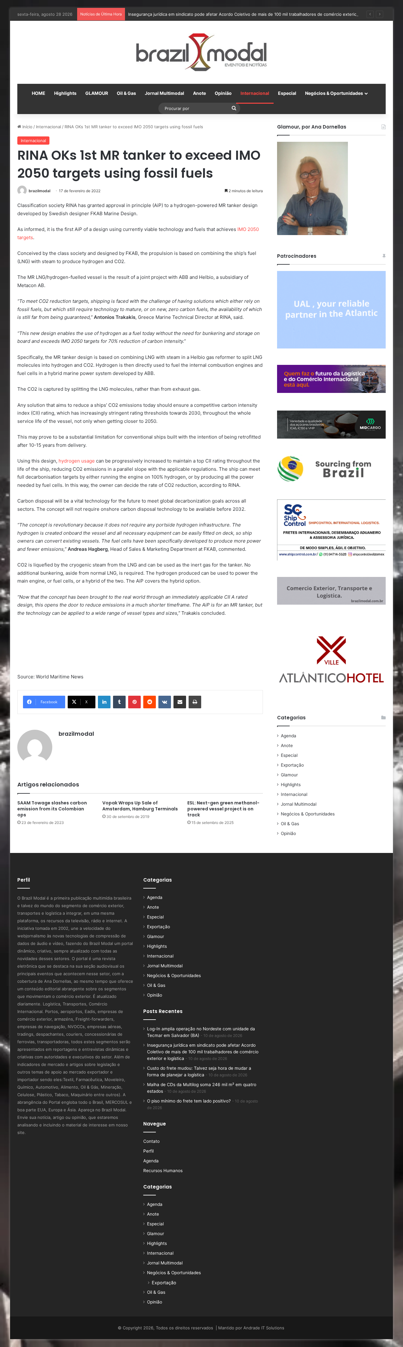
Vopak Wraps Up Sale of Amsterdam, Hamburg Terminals (140, 806)
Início (26, 126)
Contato (151, 1141)
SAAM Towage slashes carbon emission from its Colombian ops (52, 809)
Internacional (255, 93)
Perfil (148, 1151)
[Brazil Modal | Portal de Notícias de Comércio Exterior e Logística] (201, 52)
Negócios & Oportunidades (334, 93)
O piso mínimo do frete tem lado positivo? (189, 1100)
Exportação (292, 765)
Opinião (223, 93)
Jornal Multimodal (164, 93)
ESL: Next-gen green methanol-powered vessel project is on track (223, 809)
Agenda (288, 735)
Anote (199, 93)
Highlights (65, 93)
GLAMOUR (96, 93)
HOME (38, 93)
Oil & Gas (126, 93)
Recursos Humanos (163, 1170)
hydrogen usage (77, 461)
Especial (287, 93)
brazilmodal (39, 190)
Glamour (289, 774)
